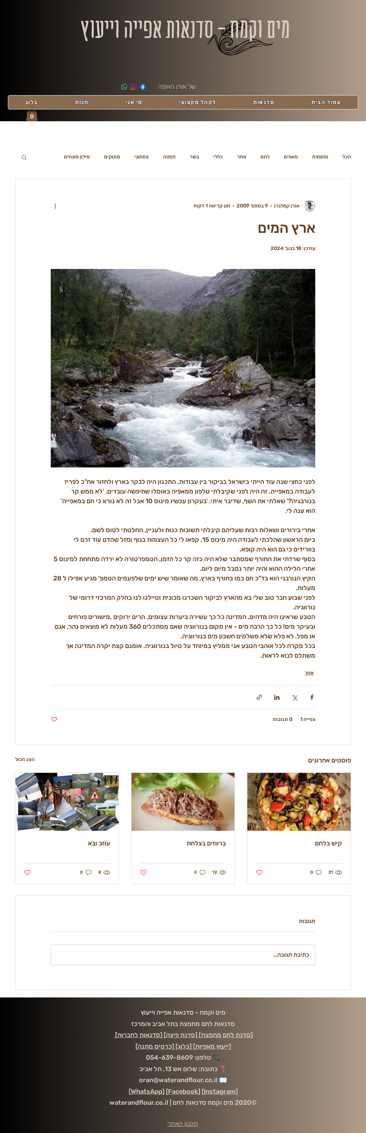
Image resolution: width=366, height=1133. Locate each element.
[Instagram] (133, 86)
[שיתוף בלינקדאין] (276, 697)
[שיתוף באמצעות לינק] (259, 697)
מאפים (291, 157)
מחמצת (320, 157)
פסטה (169, 157)
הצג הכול (25, 759)
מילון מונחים (77, 157)
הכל (346, 157)
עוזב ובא (99, 843)
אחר (241, 157)
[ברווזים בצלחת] (183, 802)
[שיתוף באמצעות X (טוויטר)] (294, 697)
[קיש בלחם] (299, 802)
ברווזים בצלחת (206, 843)
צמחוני (141, 157)
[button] (32, 114)
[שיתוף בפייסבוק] (311, 697)
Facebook (183, 1091)
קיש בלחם (328, 843)
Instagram (220, 1091)
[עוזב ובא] (67, 802)
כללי (218, 157)
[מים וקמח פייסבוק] (143, 86)
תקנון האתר (182, 1124)
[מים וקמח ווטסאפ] (124, 86)
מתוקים (112, 157)
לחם (265, 157)
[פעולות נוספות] (55, 206)
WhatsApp (146, 1091)
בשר (194, 157)
